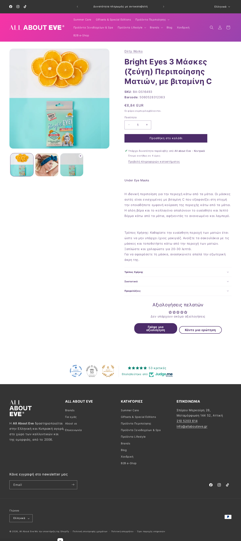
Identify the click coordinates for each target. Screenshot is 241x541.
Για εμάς (71, 416)
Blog (124, 449)
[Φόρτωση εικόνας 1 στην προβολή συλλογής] (21, 164)
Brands (70, 410)
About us (71, 423)
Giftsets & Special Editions (138, 416)
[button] (152, 20)
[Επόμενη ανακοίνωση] (163, 6)
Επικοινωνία (73, 430)
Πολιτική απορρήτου (122, 531)
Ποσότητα (130, 117)
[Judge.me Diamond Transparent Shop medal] (76, 371)
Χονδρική (127, 456)
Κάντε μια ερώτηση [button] (200, 330)
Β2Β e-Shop (129, 463)
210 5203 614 (187, 421)
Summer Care (130, 410)
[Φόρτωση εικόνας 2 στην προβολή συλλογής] (46, 164)
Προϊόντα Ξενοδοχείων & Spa (141, 430)
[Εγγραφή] (73, 484)
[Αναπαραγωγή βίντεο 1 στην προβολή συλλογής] (71, 164)
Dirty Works (133, 51)
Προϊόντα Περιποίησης (136, 423)
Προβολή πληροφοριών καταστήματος (154, 161)
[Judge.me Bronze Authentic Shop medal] (108, 371)
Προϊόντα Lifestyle (133, 436)
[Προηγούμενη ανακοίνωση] (77, 6)
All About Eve (26, 531)
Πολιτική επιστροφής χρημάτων (90, 531)
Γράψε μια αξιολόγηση (155, 328)
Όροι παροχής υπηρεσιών (151, 531)
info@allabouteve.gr (192, 426)
